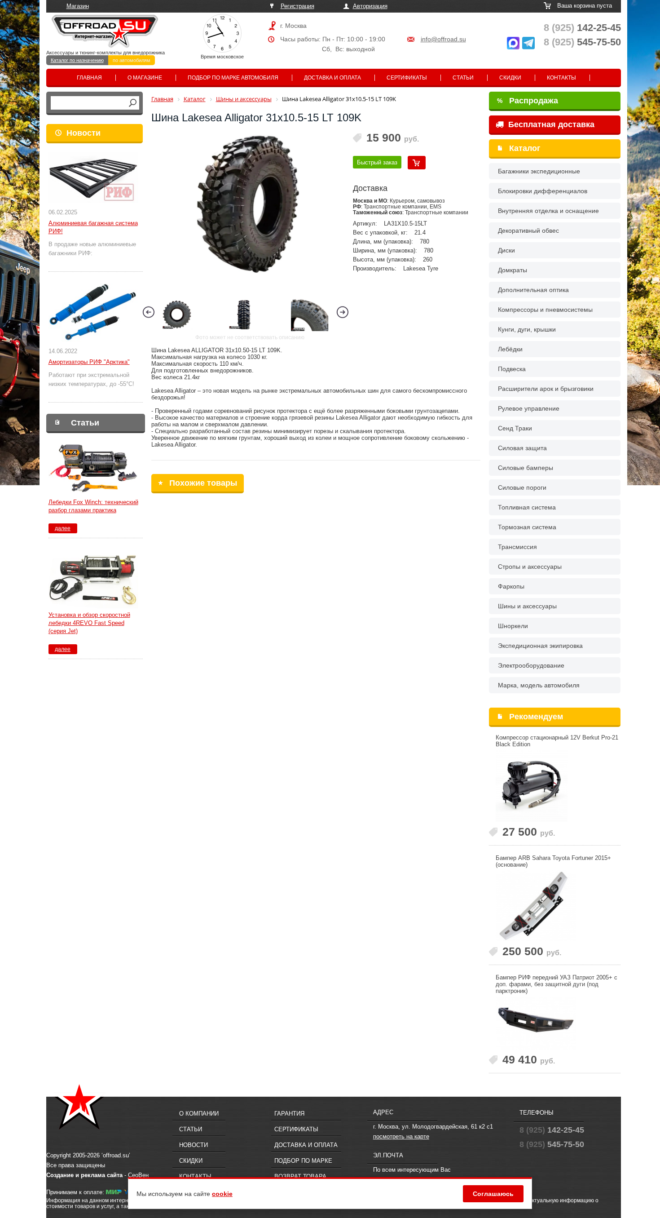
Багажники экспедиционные (539, 171)
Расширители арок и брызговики (546, 388)
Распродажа (527, 100)
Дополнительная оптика (533, 289)
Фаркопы (511, 586)
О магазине (145, 78)
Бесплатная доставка (550, 124)
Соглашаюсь (493, 1193)
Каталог (525, 148)
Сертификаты (407, 78)
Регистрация (297, 6)
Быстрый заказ (377, 162)
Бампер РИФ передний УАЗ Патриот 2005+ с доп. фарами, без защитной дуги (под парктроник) (556, 984)
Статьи (463, 78)
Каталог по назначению (77, 60)
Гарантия (289, 1113)
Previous (148, 312)
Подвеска (512, 368)
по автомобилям (131, 60)
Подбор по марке (303, 1160)
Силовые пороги (522, 487)
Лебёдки (510, 349)
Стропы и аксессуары (530, 566)
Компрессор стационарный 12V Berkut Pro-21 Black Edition (557, 741)
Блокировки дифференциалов (542, 191)
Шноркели (513, 625)
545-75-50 (582, 42)
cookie (222, 1193)
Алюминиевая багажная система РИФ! (93, 227)
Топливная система (527, 507)
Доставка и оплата (332, 78)
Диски (506, 250)
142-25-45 (582, 27)
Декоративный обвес (528, 230)
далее (62, 528)
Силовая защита (522, 448)
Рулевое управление (528, 408)
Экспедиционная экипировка (540, 645)
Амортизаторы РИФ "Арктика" (89, 362)
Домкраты (512, 270)
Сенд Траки (515, 428)
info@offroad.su (443, 39)
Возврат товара (300, 1176)
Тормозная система (527, 527)
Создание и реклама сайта (84, 1175)
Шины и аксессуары (527, 606)
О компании (199, 1113)
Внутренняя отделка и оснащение (548, 210)
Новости (83, 132)
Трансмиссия (517, 546)
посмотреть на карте (401, 1136)
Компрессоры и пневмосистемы (545, 309)
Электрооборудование (531, 665)
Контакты (561, 78)
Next (342, 312)
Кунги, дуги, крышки (527, 329)
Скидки (510, 78)
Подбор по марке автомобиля (233, 78)
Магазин (77, 6)
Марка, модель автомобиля (539, 685)
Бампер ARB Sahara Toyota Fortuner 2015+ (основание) (553, 861)
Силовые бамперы (525, 467)
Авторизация (370, 6)
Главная (89, 78)
